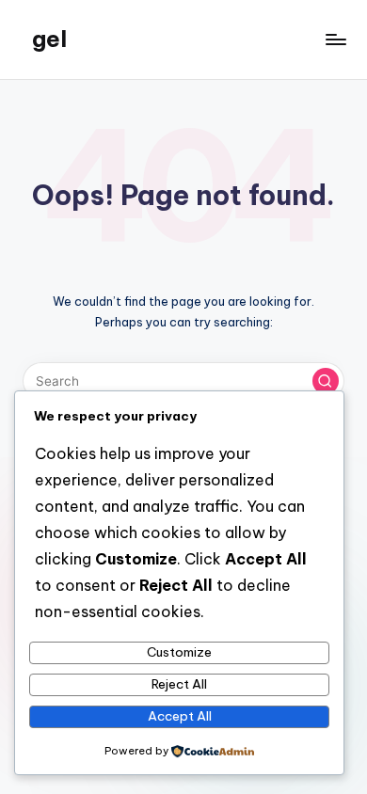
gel (49, 38)
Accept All (180, 715)
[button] (325, 381)
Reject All (179, 683)
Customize (179, 651)
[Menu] (335, 39)
